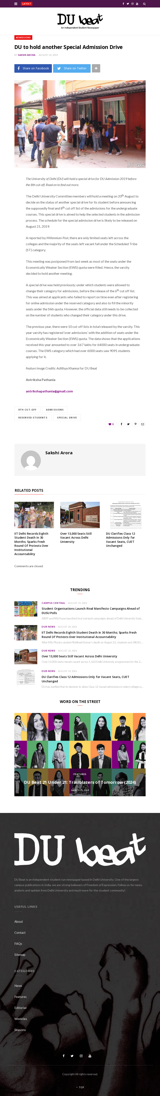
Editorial (20, 1008)
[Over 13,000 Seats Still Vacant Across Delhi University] (80, 515)
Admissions (23, 37)
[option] (80, 754)
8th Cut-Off (27, 409)
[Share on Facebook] (11, 191)
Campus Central (53, 603)
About (18, 921)
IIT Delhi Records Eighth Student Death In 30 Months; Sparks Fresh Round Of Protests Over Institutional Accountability (31, 544)
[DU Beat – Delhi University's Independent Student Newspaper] (80, 21)
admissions (55, 409)
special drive (67, 417)
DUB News (48, 626)
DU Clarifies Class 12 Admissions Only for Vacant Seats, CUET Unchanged (120, 540)
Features (80, 774)
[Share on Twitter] (11, 201)
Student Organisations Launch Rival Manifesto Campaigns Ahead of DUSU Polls (63, 3)
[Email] (11, 223)
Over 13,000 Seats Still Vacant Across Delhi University (76, 538)
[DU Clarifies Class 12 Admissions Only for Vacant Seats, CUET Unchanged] (126, 515)
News (18, 985)
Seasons (20, 1030)
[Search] (144, 4)
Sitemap (19, 954)
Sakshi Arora (26, 55)
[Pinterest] (11, 212)
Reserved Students (33, 417)
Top (81, 1087)
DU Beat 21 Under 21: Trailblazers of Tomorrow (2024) (80, 782)
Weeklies (20, 1019)
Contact (20, 932)
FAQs (18, 943)
